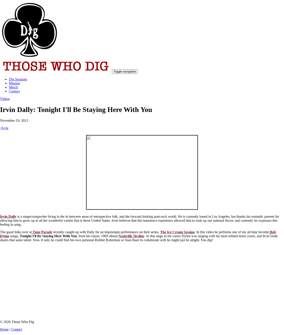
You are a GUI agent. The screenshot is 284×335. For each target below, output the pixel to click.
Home (4, 329)
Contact (14, 91)
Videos (5, 99)
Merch (13, 87)
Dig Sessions (18, 79)
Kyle (5, 128)
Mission (14, 83)
